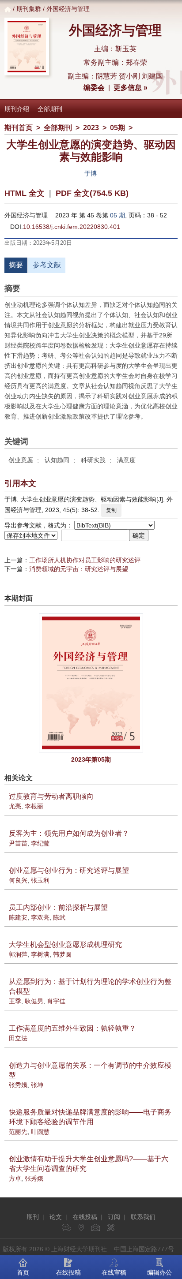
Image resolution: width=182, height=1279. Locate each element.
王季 (15, 1001)
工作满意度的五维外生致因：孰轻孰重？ (72, 1028)
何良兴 (18, 880)
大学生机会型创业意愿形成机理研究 (65, 944)
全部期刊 (50, 108)
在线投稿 (84, 1216)
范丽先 (18, 1131)
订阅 (114, 1216)
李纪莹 (40, 843)
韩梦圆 (62, 954)
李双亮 (40, 917)
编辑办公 (159, 1272)
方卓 (15, 1178)
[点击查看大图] (91, 682)
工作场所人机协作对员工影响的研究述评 (84, 560)
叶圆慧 (40, 1131)
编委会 (94, 87)
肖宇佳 (56, 1001)
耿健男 (34, 1001)
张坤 (37, 1084)
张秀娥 (18, 1084)
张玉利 (40, 880)
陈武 (59, 917)
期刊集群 (28, 8)
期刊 (33, 1216)
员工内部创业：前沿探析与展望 (58, 907)
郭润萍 (18, 954)
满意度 (126, 460)
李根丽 (34, 806)
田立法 (18, 1038)
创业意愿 (20, 460)
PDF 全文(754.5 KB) (92, 193)
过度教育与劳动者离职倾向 (51, 796)
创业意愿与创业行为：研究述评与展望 (69, 870)
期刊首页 (18, 127)
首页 (23, 1272)
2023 (91, 127)
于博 (90, 173)
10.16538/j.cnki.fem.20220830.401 (71, 226)
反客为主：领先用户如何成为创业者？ (69, 833)
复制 (111, 510)
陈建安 (18, 917)
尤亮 (15, 806)
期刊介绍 (16, 108)
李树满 (40, 954)
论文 (55, 1216)
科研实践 (93, 460)
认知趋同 (57, 460)
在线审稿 (114, 1272)
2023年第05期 (91, 759)
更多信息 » (131, 87)
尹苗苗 (18, 843)
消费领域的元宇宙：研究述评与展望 (78, 568)
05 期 (117, 215)
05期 (117, 127)
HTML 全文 (24, 193)
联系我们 (143, 1216)
